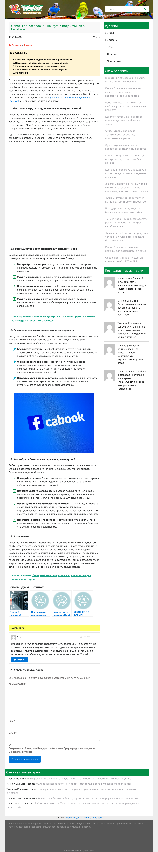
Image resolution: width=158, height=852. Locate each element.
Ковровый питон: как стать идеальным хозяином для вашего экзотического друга (131, 285)
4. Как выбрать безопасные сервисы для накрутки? (40, 69)
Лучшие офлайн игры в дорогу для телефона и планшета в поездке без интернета (126, 236)
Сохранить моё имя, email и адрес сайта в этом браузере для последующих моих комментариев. (53, 750)
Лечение (112, 54)
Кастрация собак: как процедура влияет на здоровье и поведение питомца (125, 173)
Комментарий (18, 683)
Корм (110, 47)
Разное (28, 45)
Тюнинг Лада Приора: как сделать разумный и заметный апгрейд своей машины (126, 222)
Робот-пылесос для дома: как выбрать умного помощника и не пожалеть (125, 106)
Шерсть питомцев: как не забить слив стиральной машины (125, 79)
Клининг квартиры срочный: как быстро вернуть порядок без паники (125, 159)
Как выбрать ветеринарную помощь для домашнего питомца (125, 249)
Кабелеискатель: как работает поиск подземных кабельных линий (123, 120)
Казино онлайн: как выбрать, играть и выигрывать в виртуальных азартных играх (130, 356)
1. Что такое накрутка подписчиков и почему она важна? (42, 59)
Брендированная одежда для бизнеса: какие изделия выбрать (125, 210)
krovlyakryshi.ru (74, 817)
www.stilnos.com (93, 817)
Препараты (114, 61)
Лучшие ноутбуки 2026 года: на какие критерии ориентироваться (126, 199)
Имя (12, 720)
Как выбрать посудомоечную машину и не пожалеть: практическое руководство (123, 92)
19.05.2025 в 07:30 (90, 637)
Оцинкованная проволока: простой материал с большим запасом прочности (83, 783)
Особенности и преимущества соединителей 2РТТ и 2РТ (124, 259)
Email (13, 732)
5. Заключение (20, 73)
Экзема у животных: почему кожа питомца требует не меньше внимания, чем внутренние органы (126, 187)
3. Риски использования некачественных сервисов (39, 66)
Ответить (21, 660)
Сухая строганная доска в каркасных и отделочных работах (126, 146)
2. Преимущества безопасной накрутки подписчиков (40, 63)
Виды (110, 32)
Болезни (112, 39)
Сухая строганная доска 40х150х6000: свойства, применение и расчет (120, 134)
